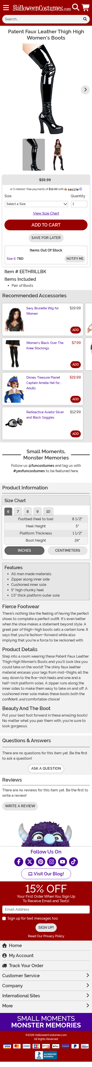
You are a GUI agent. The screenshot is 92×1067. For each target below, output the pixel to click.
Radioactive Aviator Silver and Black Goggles (45, 414)
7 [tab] (18, 511)
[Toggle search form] (75, 7)
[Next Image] (85, 89)
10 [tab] (48, 511)
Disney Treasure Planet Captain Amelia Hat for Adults (43, 383)
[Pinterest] (40, 861)
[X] (29, 861)
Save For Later (46, 238)
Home (15, 945)
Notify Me (75, 258)
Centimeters (67, 550)
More (7, 1005)
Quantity (78, 196)
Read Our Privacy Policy (46, 936)
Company (12, 985)
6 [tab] (8, 511)
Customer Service (21, 975)
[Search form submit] (85, 19)
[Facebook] (18, 861)
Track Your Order (26, 965)
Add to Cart (46, 225)
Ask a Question (46, 768)
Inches (24, 550)
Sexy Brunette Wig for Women (42, 310)
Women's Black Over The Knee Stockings (44, 345)
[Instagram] (51, 861)
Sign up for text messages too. (33, 918)
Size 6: (11, 258)
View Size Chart (46, 213)
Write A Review (20, 806)
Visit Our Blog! (48, 873)
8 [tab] (28, 511)
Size (7, 196)
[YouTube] (62, 861)
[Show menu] (6, 7)
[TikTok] (73, 861)
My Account (21, 955)
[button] (86, 7)
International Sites (21, 995)
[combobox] (41, 19)
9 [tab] (37, 511)
